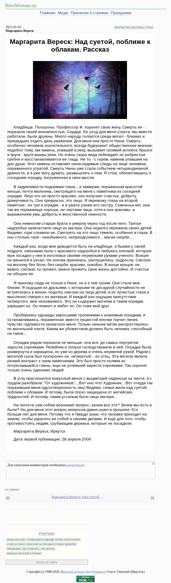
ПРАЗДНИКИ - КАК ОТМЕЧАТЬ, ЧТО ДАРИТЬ (31, 549)
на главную (12, 489)
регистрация (75, 465)
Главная (47, 13)
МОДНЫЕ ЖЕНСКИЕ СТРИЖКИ (24, 553)
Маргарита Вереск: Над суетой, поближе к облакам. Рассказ (79, 497)
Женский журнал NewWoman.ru (83, 571)
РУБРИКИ (47, 534)
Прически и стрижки (89, 13)
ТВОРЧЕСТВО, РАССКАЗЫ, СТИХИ (133, 27)
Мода (63, 13)
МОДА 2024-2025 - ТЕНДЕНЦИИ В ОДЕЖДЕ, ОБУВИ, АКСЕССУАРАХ (43, 539)
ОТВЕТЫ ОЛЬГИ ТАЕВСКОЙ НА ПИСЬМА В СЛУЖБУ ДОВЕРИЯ (41, 544)
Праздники (121, 13)
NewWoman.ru (20, 5)
